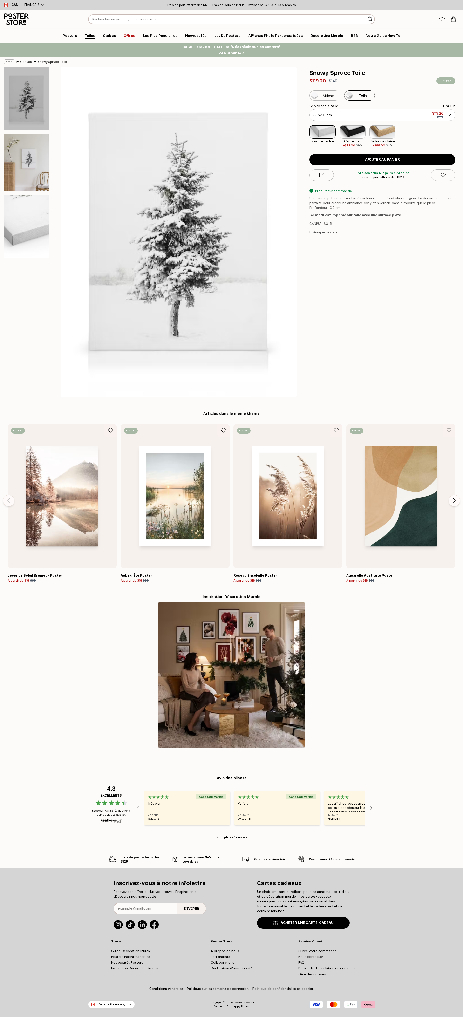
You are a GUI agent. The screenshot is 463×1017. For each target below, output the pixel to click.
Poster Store (242, 1002)
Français (31, 5)
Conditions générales (166, 988)
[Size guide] (321, 175)
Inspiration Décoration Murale (134, 968)
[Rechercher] (370, 19)
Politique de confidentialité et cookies (283, 988)
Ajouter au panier (382, 159)
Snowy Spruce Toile (52, 62)
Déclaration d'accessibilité (231, 968)
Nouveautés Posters (127, 962)
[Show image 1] (26, 98)
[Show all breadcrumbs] (9, 61)
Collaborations (222, 962)
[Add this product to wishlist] (443, 175)
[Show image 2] (26, 162)
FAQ (301, 962)
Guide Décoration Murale (131, 951)
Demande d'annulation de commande (328, 968)
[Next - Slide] (459, 136)
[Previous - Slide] (305, 136)
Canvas (26, 62)
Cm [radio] (446, 106)
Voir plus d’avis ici (231, 837)
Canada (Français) (111, 1004)
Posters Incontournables (130, 957)
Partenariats (220, 957)
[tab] (442, 19)
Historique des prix (323, 232)
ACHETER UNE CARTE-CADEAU (307, 923)
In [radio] (454, 106)
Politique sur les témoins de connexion (218, 988)
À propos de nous (225, 951)
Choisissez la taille (323, 106)
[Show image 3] (26, 226)
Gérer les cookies (312, 974)
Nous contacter (310, 957)
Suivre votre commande (317, 951)
